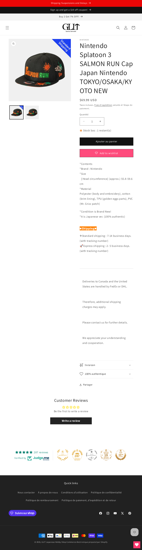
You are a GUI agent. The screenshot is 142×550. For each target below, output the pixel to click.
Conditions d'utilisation (74, 492)
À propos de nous (48, 492)
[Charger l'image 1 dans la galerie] (16, 112)
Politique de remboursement (42, 500)
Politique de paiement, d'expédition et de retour (89, 500)
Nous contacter (26, 492)
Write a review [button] (71, 421)
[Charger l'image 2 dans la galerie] (32, 112)
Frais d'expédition (103, 105)
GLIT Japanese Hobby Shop (54, 542)
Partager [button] (88, 384)
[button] (7, 28)
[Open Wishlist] (136, 544)
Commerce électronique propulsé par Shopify (86, 542)
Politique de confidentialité (106, 492)
